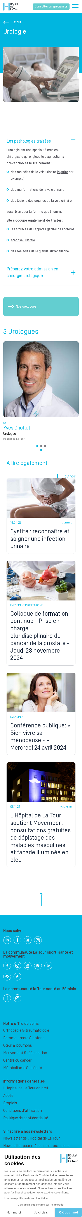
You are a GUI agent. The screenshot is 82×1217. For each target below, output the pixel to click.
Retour (16, 22)
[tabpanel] (41, 393)
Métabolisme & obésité (22, 1068)
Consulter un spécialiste (51, 6)
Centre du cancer (17, 1060)
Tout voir (69, 476)
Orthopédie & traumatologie (26, 1030)
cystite (63, 172)
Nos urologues (26, 306)
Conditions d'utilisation (22, 1110)
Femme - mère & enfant (23, 1038)
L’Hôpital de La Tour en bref (25, 1088)
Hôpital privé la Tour (10, 7)
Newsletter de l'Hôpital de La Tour (31, 1138)
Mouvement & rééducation (25, 1053)
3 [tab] (45, 446)
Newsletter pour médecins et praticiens (36, 1146)
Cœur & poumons (17, 1045)
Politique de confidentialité (25, 1118)
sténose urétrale (23, 240)
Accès (8, 1095)
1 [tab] (37, 446)
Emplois (10, 1103)
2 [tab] (41, 446)
